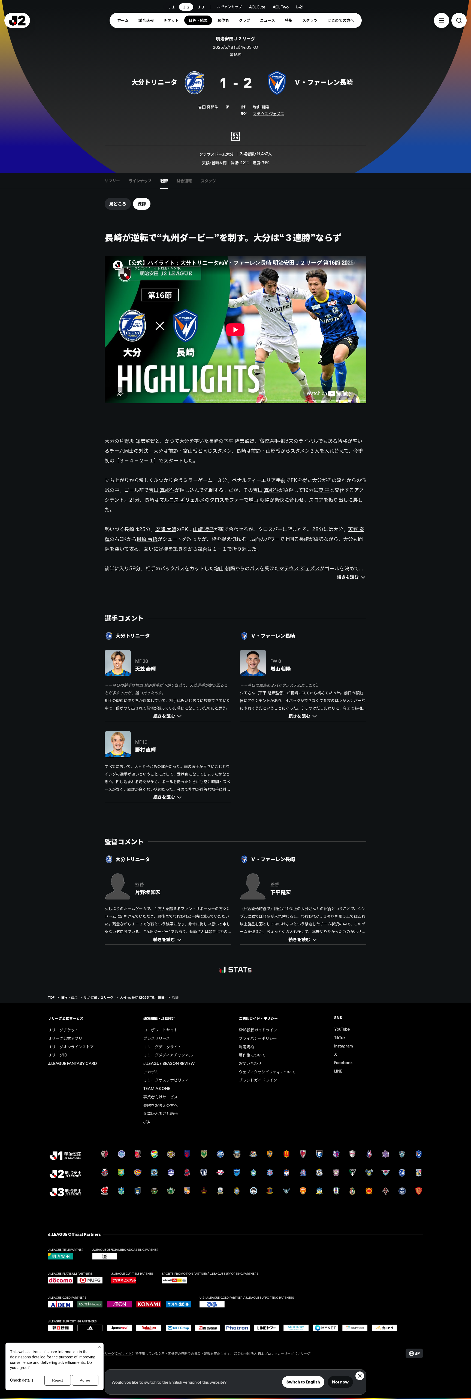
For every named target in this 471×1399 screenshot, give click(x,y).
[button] (441, 20)
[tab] (112, 181)
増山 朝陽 (261, 106)
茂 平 (324, 490)
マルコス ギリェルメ (182, 499)
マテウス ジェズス (268, 113)
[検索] (459, 20)
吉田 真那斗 (208, 106)
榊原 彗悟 (147, 539)
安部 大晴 (165, 529)
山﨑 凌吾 (203, 529)
